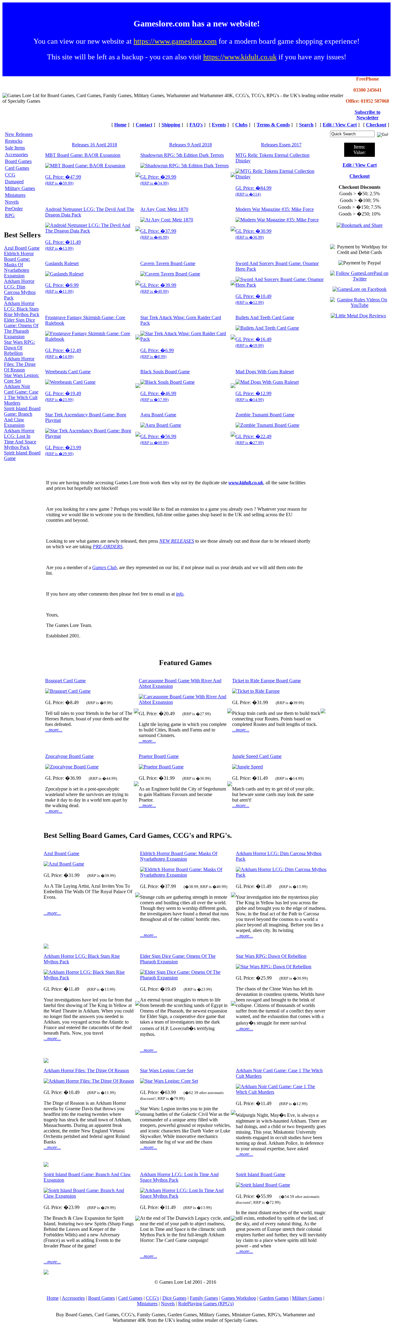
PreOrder (14, 208)
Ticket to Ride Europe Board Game (266, 680)
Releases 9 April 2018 (190, 144)
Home (53, 1298)
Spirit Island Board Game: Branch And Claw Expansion (22, 417)
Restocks (13, 141)
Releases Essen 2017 (281, 144)
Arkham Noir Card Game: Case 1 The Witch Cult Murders (21, 395)
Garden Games (274, 1298)
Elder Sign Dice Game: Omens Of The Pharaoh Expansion (21, 328)
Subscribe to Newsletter (367, 114)
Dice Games (174, 1298)
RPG (10, 215)
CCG (10, 174)
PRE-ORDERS (108, 546)
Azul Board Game (22, 248)
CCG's (152, 1298)
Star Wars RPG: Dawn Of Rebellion (19, 347)
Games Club (104, 567)
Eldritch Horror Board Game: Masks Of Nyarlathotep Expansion (19, 264)
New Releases (19, 134)
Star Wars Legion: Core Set (166, 1070)
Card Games (17, 168)
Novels (12, 201)
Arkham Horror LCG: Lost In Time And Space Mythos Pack (20, 439)
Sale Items (15, 147)
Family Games (204, 1298)
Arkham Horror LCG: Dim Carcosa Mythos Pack (20, 289)
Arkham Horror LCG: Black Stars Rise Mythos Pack (21, 309)
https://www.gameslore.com (175, 41)
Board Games (18, 161)
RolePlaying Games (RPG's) (206, 1303)
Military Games (20, 188)
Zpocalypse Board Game (69, 756)
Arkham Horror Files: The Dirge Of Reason (20, 364)
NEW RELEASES (176, 541)
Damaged (14, 181)
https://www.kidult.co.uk (240, 57)
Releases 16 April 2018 (94, 144)
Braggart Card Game (65, 680)
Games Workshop (238, 1298)
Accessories (16, 154)
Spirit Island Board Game (260, 1174)
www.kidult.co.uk (245, 482)
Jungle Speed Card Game (257, 756)
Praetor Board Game (159, 756)
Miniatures (15, 195)
